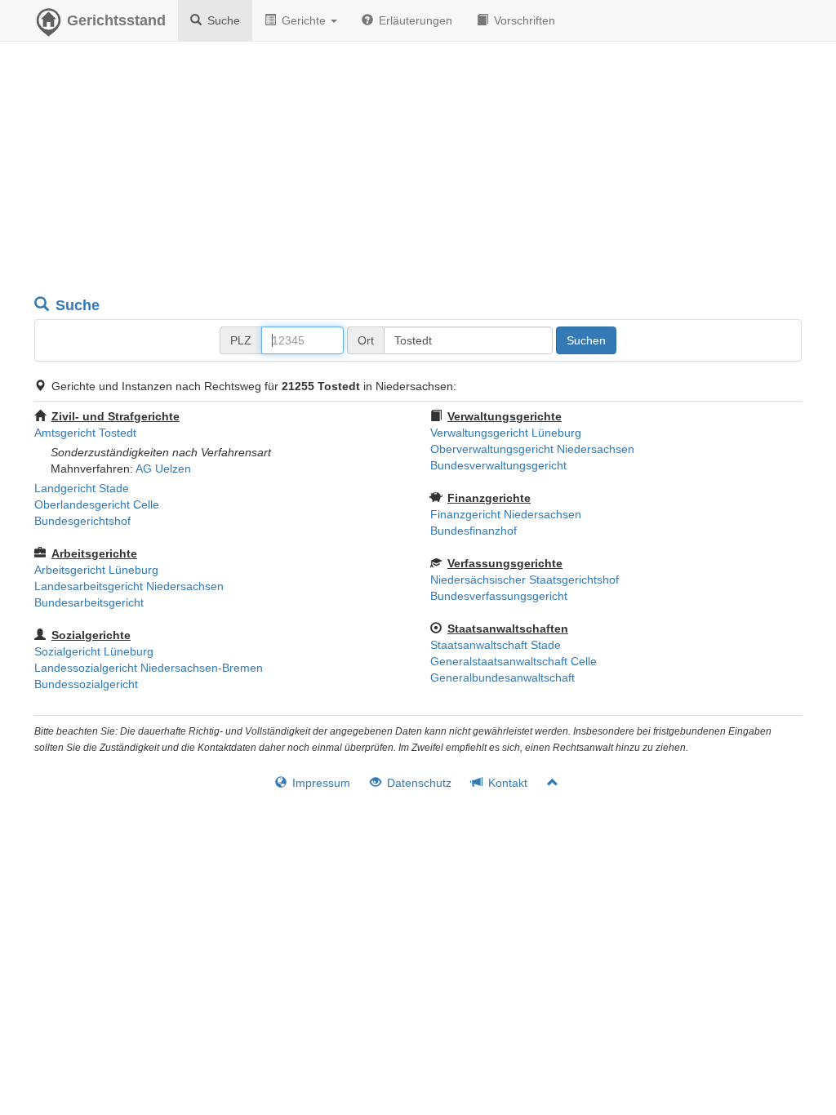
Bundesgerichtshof (82, 520)
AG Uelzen (163, 468)
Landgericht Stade (81, 488)
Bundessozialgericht (86, 684)
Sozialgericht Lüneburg (93, 651)
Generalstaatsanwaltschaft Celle (513, 661)
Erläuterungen (414, 20)
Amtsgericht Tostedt (85, 432)
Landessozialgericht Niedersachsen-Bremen (148, 667)
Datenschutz (417, 782)
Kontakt (506, 782)
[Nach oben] (546, 782)
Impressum (319, 782)
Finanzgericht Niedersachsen (505, 514)
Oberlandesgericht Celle (96, 504)
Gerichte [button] (303, 20)
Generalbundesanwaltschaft (502, 677)
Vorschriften (523, 20)
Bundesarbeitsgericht (89, 602)
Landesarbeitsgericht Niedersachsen (129, 586)
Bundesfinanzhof (473, 530)
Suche (222, 20)
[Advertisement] (418, 171)
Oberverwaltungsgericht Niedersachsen (532, 448)
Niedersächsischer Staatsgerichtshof (524, 579)
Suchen (586, 340)
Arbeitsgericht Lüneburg (96, 569)
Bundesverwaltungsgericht (498, 465)
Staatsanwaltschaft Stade (495, 644)
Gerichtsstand (116, 20)
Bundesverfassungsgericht (498, 595)
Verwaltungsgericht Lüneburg (505, 432)
